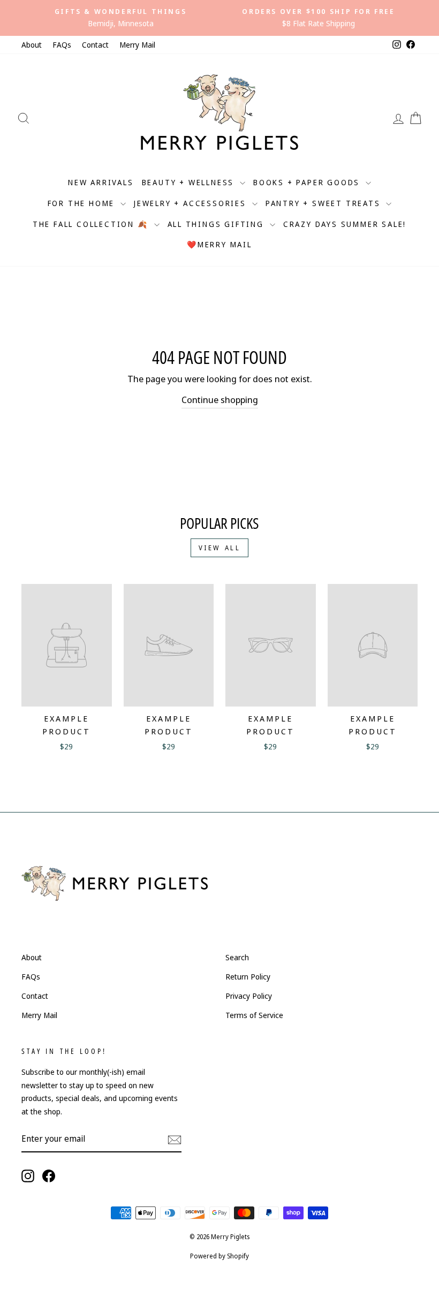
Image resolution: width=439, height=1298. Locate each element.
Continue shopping (219, 399)
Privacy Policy (248, 996)
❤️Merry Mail (219, 244)
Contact (95, 45)
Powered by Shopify (219, 1256)
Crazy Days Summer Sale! (344, 224)
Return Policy (247, 976)
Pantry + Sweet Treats (325, 203)
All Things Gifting (217, 224)
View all (220, 547)
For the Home (83, 203)
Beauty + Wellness (189, 182)
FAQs (61, 45)
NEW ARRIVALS (101, 182)
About (31, 45)
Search (237, 957)
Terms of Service (254, 1015)
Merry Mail (137, 45)
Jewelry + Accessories (191, 203)
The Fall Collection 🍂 (92, 224)
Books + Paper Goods (308, 182)
